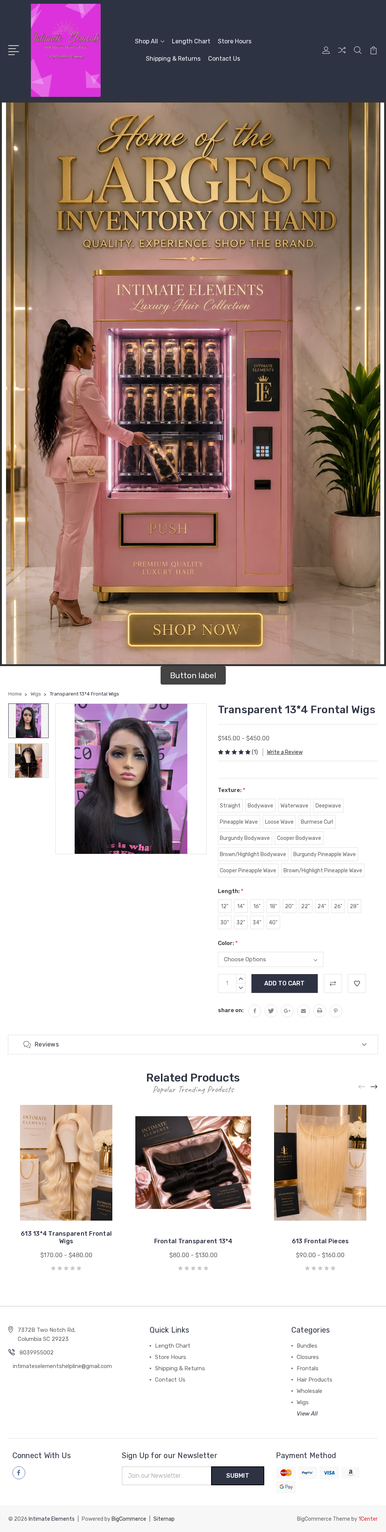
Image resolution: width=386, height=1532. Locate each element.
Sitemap (164, 1519)
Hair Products (314, 1379)
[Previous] (362, 1087)
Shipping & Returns (173, 58)
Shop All (146, 41)
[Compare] (342, 54)
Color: (228, 943)
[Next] (374, 1087)
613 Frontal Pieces (320, 1241)
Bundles (307, 1345)
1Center (368, 1519)
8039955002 (37, 1352)
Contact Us (224, 58)
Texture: (231, 790)
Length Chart (191, 41)
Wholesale (309, 1391)
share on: (231, 1010)
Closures (308, 1357)
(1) (255, 752)
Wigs (303, 1402)
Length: (231, 891)
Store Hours (234, 41)
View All (307, 1413)
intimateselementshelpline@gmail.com (62, 1366)
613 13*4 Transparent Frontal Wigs (66, 1237)
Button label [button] (193, 675)
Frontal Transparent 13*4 (193, 1241)
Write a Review (285, 752)
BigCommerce (129, 1519)
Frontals (308, 1368)
